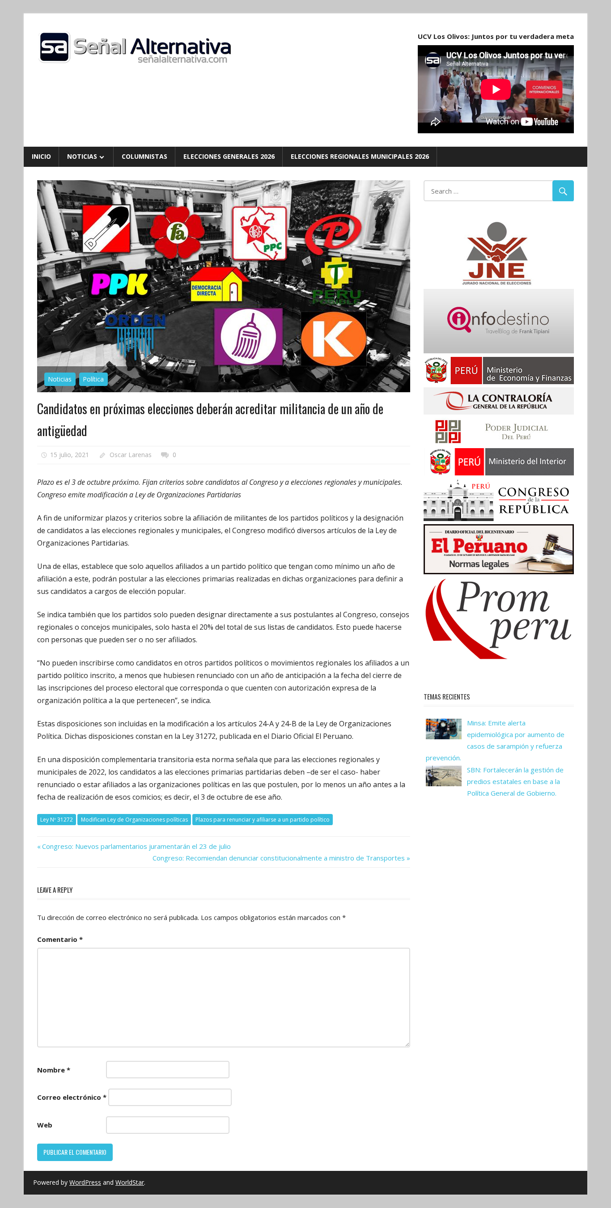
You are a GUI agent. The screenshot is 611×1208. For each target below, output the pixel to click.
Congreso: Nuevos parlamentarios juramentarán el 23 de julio (136, 846)
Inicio (41, 156)
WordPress (85, 1182)
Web (44, 1124)
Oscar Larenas (131, 454)
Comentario (60, 939)
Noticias (82, 156)
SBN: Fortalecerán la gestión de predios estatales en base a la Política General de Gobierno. (515, 781)
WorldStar (129, 1182)
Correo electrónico (71, 1097)
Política (93, 379)
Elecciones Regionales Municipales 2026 (360, 156)
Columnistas (144, 156)
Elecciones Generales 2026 (229, 156)
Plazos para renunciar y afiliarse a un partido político (262, 819)
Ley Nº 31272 (56, 819)
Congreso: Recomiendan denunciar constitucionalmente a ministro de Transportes (279, 857)
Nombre (53, 1069)
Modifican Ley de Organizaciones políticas (134, 819)
